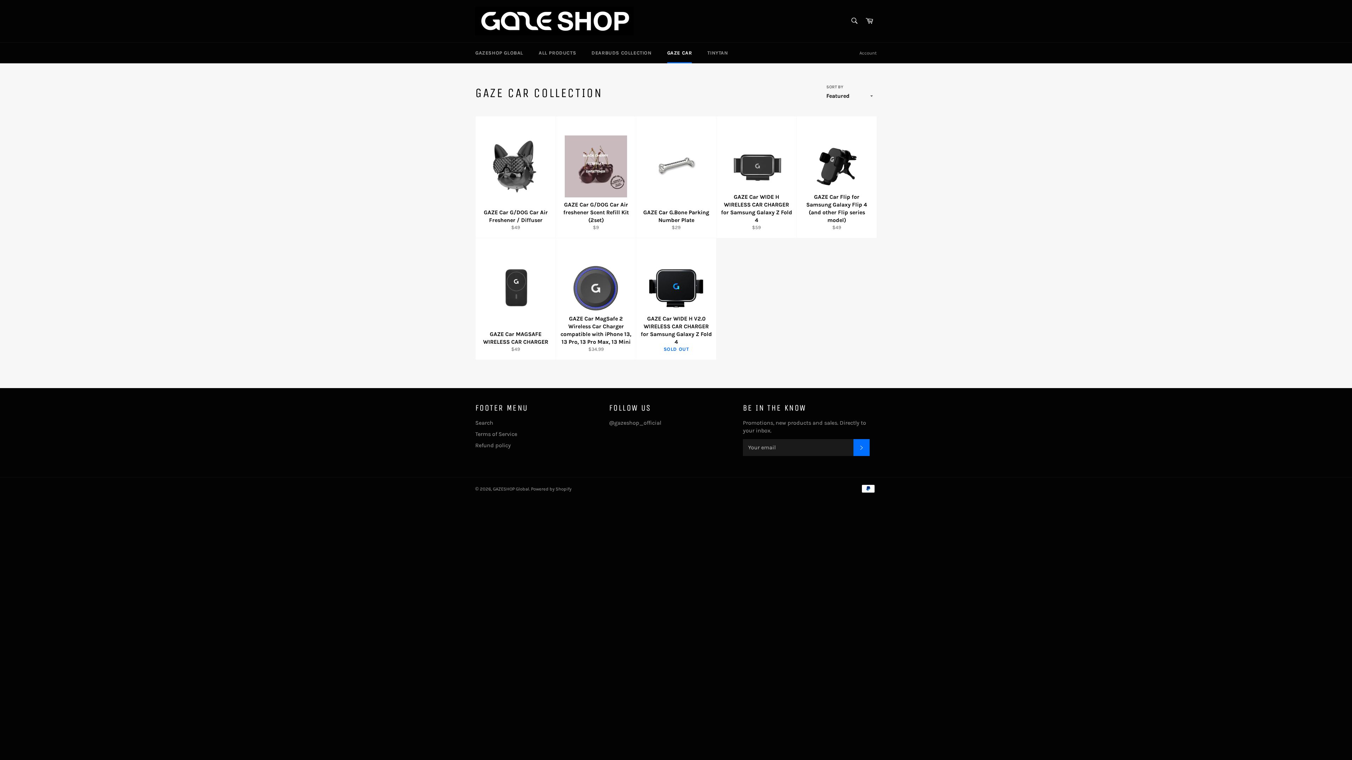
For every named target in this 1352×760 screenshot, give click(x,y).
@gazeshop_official (635, 422)
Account (868, 53)
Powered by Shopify (551, 489)
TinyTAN (717, 53)
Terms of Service (496, 434)
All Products (557, 53)
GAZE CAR (679, 53)
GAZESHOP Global (499, 53)
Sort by (834, 86)
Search (484, 422)
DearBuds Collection (621, 53)
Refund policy (493, 445)
